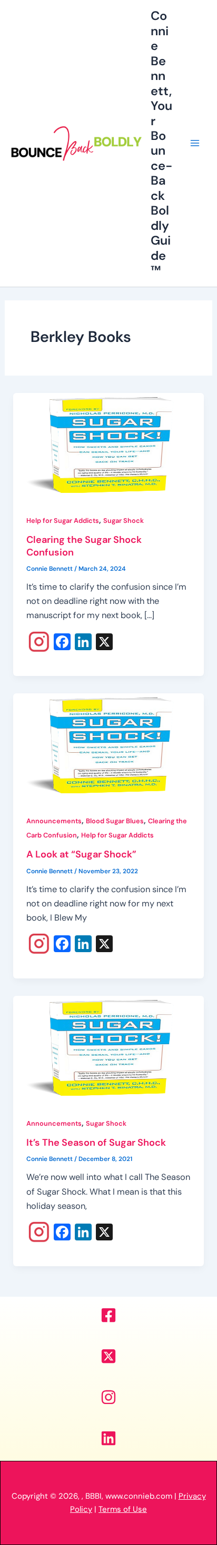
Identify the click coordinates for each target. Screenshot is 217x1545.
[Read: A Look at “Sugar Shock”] (108, 746)
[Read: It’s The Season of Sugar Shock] (108, 1048)
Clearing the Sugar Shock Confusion (84, 546)
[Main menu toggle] (194, 143)
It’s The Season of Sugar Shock (96, 1142)
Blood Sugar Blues (115, 820)
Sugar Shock (123, 520)
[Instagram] (39, 643)
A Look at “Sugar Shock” (81, 854)
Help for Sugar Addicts (62, 520)
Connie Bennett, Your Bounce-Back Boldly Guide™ (161, 142)
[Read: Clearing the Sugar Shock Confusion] (108, 445)
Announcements (54, 820)
